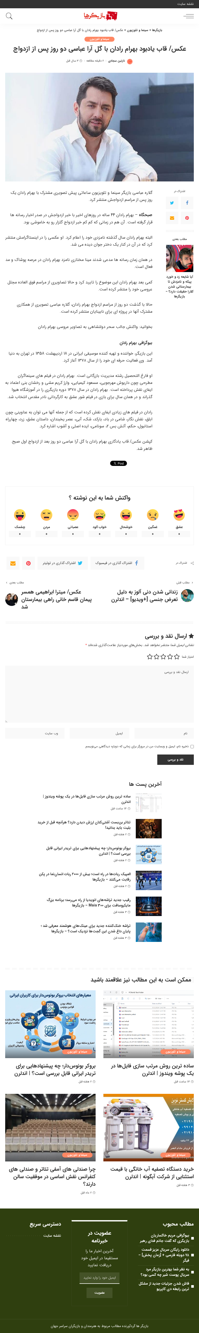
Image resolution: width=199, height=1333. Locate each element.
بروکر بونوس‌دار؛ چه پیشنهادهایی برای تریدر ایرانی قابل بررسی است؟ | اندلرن (88, 850)
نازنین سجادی (116, 61)
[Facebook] (187, 203)
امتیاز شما (188, 656)
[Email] (172, 218)
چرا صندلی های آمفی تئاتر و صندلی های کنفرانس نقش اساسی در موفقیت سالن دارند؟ (52, 1176)
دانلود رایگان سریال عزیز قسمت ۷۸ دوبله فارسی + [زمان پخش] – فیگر (163, 1255)
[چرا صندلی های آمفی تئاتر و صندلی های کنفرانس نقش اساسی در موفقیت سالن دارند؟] (50, 1128)
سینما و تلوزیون (100, 39)
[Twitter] (172, 203)
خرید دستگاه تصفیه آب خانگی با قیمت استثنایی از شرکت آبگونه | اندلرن (152, 1173)
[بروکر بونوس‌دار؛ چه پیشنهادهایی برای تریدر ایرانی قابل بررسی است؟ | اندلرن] (149, 854)
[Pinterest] (187, 218)
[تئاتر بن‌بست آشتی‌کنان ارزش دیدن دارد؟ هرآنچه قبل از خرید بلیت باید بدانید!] (149, 828)
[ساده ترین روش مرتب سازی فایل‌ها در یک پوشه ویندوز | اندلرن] (149, 802)
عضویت (99, 1292)
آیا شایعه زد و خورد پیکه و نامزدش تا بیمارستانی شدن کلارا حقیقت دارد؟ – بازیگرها (180, 287)
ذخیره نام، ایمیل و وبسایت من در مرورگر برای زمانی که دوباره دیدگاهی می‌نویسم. (137, 746)
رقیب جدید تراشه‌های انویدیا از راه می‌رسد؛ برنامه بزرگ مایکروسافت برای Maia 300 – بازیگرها (89, 902)
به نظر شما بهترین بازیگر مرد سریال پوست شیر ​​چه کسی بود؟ (165, 1272)
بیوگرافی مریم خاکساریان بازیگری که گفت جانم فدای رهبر (164, 1238)
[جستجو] (10, 16)
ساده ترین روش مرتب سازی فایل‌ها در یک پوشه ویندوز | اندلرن (87, 799)
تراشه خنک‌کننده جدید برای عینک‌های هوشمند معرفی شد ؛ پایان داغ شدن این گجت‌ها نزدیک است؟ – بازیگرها (86, 928)
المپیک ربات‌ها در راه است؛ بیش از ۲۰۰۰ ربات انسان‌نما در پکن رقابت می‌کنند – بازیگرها (85, 876)
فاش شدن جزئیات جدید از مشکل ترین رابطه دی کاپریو (164, 1286)
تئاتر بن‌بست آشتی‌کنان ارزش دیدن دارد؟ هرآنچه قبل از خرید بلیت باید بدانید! (84, 825)
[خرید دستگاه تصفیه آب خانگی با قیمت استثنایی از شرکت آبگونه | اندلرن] (148, 1128)
